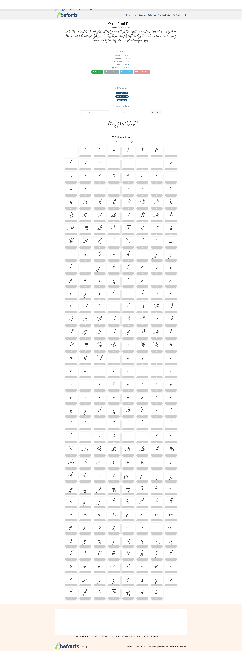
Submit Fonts (95, 10)
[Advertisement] (121, 622)
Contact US (174, 647)
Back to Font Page (142, 72)
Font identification (164, 15)
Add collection (127, 72)
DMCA (143, 647)
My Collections (84, 10)
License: (115, 68)
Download (98, 72)
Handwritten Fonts (122, 96)
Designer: (118, 65)
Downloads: (120, 62)
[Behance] (83, 647)
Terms (129, 647)
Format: (119, 59)
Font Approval (163, 647)
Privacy (136, 647)
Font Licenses (151, 647)
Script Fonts (122, 100)
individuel (128, 65)
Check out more (113, 72)
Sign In (57, 10)
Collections (152, 15)
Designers (142, 15)
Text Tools (176, 15)
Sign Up (65, 10)
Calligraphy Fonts (122, 93)
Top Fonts (183, 647)
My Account (74, 10)
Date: (118, 55)
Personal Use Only (127, 68)
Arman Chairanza (124, 27)
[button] (185, 15)
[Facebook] (86, 647)
